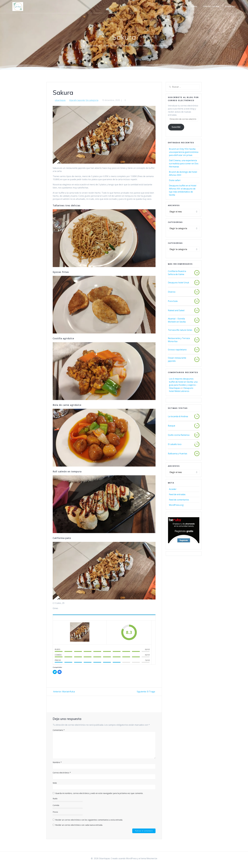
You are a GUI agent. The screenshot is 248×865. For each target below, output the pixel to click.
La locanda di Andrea (178, 416)
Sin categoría (92, 100)
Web (55, 783)
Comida (56, 805)
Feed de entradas (177, 494)
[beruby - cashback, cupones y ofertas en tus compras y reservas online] (183, 542)
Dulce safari (174, 180)
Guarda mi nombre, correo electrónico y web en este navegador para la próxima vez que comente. (99, 793)
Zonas (193, 6)
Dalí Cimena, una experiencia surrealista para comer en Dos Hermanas (183, 163)
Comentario (59, 730)
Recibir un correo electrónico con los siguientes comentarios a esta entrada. (89, 819)
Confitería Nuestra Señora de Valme (177, 273)
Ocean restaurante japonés (177, 359)
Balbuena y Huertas (177, 453)
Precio (55, 812)
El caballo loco (174, 444)
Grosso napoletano (177, 349)
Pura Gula (172, 301)
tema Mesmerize (149, 858)
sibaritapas (60, 100)
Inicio (183, 6)
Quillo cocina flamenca (178, 435)
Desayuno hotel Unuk (178, 282)
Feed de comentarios (179, 499)
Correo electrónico (62, 772)
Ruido (55, 798)
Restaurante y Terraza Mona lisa (179, 340)
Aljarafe (73, 100)
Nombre (57, 762)
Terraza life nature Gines (180, 330)
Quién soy (230, 6)
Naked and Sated (176, 310)
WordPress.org (176, 505)
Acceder (172, 489)
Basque (171, 425)
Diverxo (171, 291)
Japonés (81, 100)
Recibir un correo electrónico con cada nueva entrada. (79, 825)
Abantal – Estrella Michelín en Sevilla (177, 320)
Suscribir (176, 127)
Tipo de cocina (211, 6)
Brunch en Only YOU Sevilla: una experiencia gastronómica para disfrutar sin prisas (183, 152)
